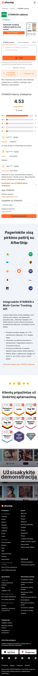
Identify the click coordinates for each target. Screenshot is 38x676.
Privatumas (4, 665)
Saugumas (20, 665)
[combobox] (19, 204)
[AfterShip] (8, 2)
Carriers (12, 8)
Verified (15, 137)
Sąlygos (12, 665)
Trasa (20, 58)
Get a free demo (12, 32)
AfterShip (5, 8)
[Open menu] (34, 2)
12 (36, 116)
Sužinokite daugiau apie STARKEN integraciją (19, 365)
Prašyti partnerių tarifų (19, 216)
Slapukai (27, 665)
